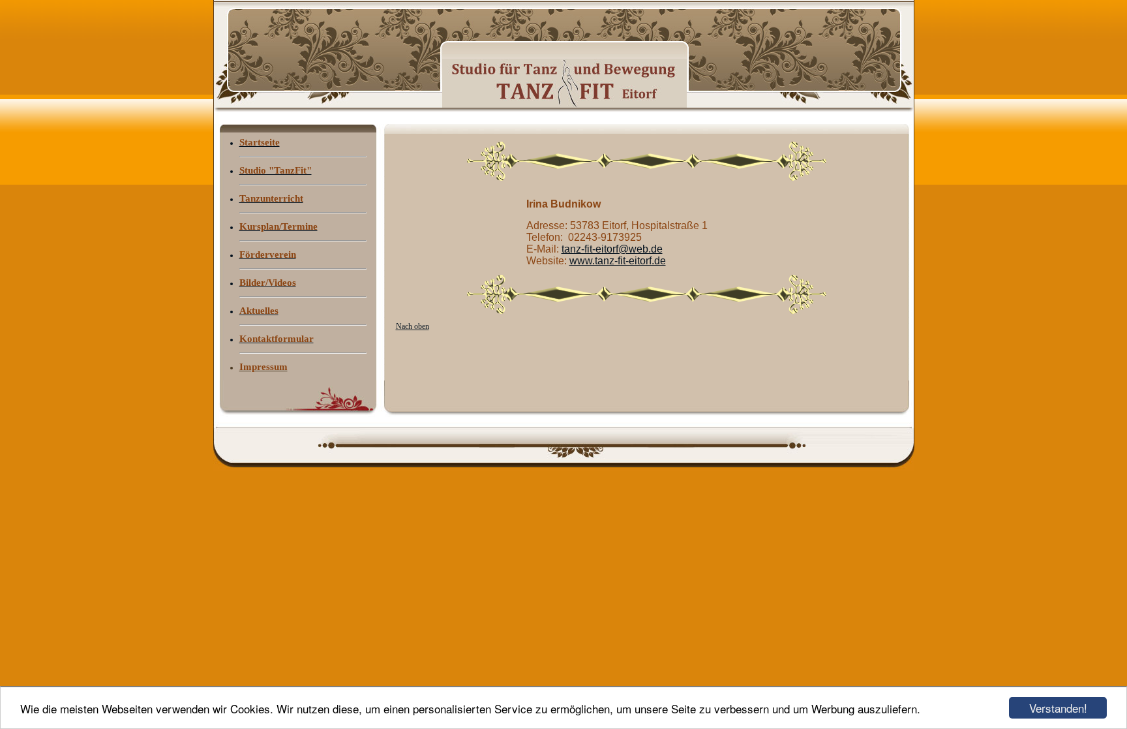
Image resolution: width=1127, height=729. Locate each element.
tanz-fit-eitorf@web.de (612, 249)
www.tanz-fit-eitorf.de (617, 260)
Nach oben (412, 326)
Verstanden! (1058, 708)
